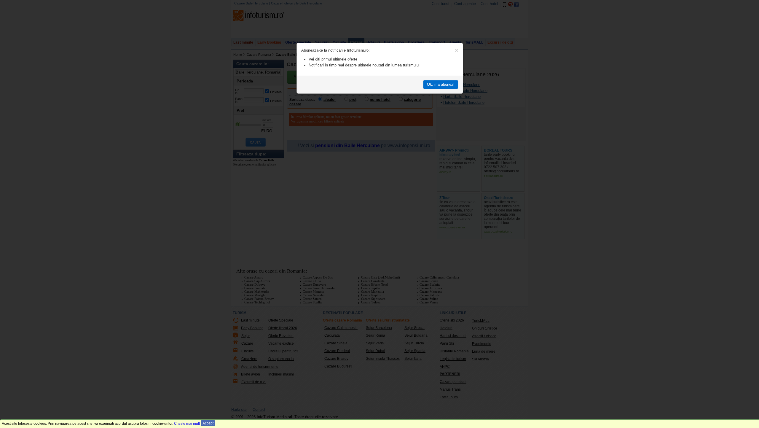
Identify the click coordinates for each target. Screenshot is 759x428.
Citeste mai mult (187, 423)
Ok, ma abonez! (441, 84)
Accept (207, 423)
